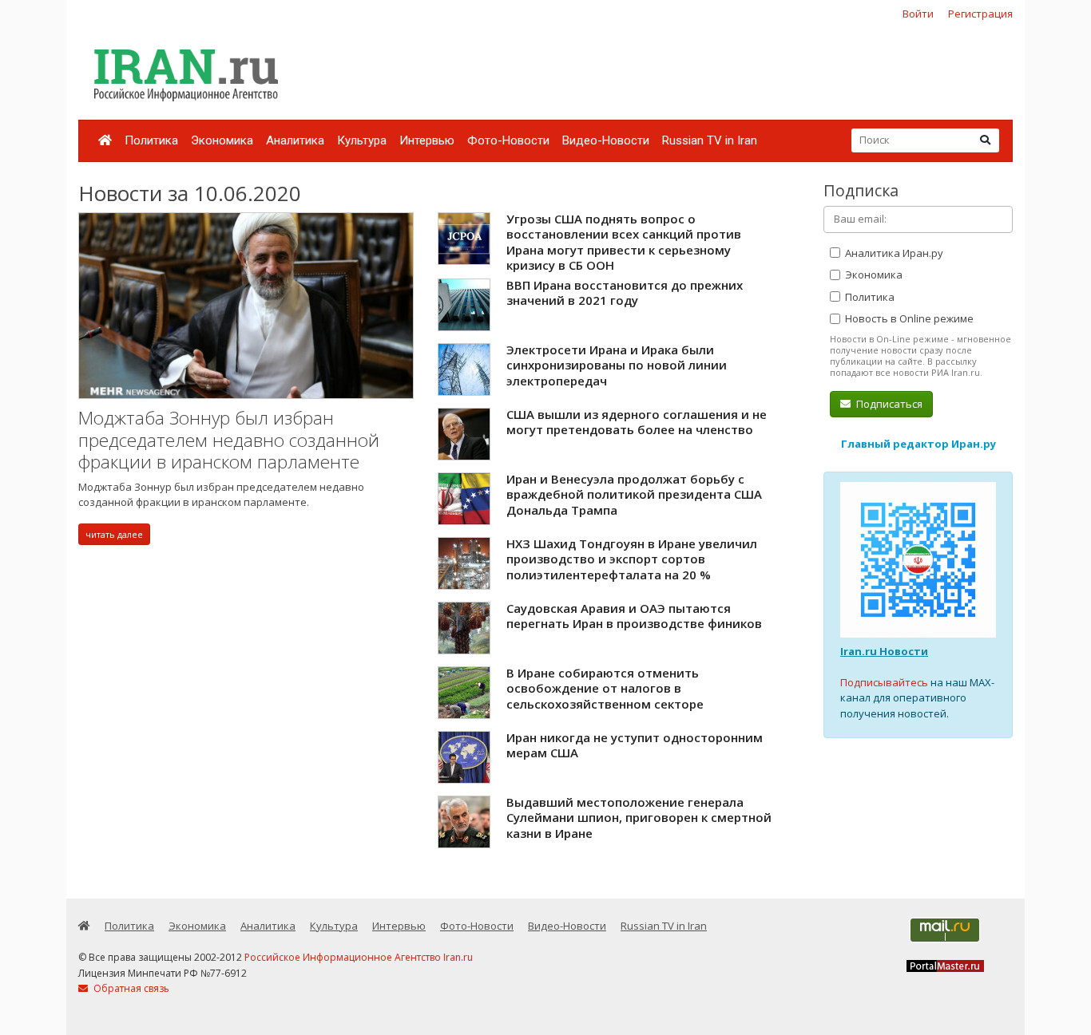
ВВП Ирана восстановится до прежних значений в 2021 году (624, 293)
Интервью (426, 140)
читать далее (114, 534)
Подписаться (888, 404)
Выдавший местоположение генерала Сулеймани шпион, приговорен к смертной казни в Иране (639, 817)
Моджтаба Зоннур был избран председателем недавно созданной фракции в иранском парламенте (228, 439)
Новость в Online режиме (908, 318)
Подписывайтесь (884, 682)
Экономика (222, 140)
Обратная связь (130, 988)
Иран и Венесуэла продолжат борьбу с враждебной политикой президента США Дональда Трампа (634, 494)
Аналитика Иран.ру (893, 253)
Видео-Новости (605, 140)
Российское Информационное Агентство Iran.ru (358, 957)
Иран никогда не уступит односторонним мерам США (634, 745)
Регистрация (980, 13)
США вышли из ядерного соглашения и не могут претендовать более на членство (636, 422)
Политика (151, 140)
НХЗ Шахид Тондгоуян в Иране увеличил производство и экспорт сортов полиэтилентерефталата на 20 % (631, 559)
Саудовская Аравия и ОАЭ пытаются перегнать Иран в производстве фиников (634, 616)
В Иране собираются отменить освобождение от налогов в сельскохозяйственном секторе (605, 688)
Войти (918, 13)
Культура (362, 140)
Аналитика (295, 140)
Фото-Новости (508, 140)
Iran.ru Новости (884, 651)
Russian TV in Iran (709, 140)
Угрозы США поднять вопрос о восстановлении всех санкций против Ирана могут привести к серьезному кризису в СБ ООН (623, 242)
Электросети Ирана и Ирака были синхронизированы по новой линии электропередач (616, 365)
